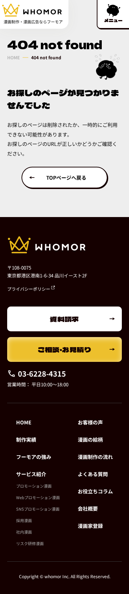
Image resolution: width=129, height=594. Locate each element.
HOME (13, 57)
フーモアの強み (33, 456)
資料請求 (64, 319)
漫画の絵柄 (90, 439)
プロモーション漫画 (34, 486)
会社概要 (88, 508)
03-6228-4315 (42, 373)
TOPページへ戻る (66, 177)
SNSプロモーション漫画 (37, 509)
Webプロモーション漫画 (38, 497)
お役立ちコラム (95, 491)
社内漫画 (24, 532)
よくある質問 (93, 474)
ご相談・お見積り (65, 349)
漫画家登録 (90, 525)
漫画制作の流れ (95, 456)
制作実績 (26, 439)
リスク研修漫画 (30, 543)
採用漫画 (24, 520)
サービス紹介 (31, 474)
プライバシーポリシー (29, 289)
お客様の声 (90, 422)
